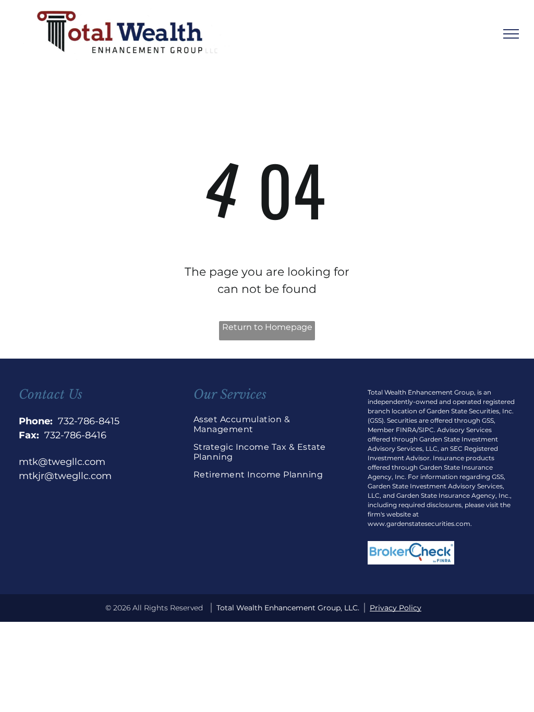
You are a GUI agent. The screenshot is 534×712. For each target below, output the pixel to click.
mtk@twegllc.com (62, 462)
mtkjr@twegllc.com (65, 476)
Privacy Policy (395, 607)
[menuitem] (267, 428)
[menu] (511, 33)
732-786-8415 (88, 421)
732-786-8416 (75, 435)
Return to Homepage (267, 327)
